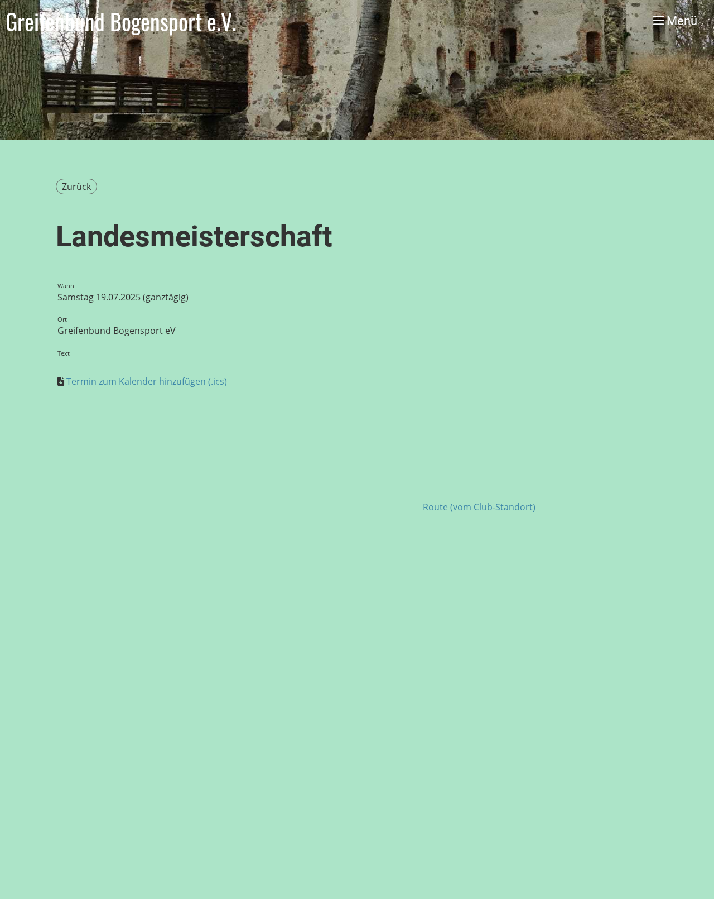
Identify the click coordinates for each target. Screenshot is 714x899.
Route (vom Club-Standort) (479, 507)
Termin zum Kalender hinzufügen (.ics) (146, 381)
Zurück (76, 186)
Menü (680, 21)
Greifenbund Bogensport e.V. (121, 21)
